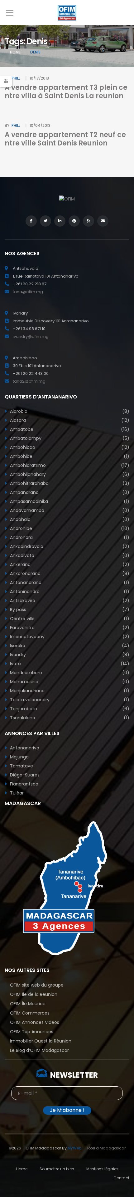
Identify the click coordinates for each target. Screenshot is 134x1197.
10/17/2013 (39, 78)
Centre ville (69, 618)
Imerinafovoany (69, 636)
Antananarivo (24, 748)
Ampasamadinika (69, 501)
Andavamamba (69, 510)
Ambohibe (69, 456)
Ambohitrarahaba (69, 483)
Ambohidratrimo (69, 465)
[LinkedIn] (59, 221)
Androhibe (69, 528)
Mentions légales (102, 1169)
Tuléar (16, 793)
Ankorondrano (69, 573)
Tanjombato (69, 709)
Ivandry (69, 654)
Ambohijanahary (69, 474)
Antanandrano (69, 582)
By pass (69, 609)
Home (15, 52)
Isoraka (69, 645)
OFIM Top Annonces (31, 1032)
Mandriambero (69, 673)
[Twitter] (45, 221)
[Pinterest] (74, 221)
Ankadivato (69, 555)
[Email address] (102, 221)
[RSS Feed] (88, 221)
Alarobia (69, 411)
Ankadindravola (69, 546)
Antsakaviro (69, 600)
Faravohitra (69, 627)
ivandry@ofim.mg (31, 336)
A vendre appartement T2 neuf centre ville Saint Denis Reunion (65, 139)
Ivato (69, 664)
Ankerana (69, 564)
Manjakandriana (69, 691)
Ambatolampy (69, 438)
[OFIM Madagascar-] (67, 12)
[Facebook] (31, 221)
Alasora (69, 420)
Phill (16, 78)
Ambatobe (69, 429)
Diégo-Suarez (24, 775)
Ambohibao (69, 447)
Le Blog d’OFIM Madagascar (39, 1050)
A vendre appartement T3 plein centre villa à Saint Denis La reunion (66, 91)
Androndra (69, 537)
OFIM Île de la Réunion (33, 994)
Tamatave (21, 766)
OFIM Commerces (30, 1013)
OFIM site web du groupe (37, 985)
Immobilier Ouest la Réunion (40, 1041)
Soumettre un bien (57, 1169)
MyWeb (74, 1148)
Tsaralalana (69, 718)
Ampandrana (69, 492)
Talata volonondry (69, 700)
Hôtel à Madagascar (106, 1148)
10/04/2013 (40, 125)
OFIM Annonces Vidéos (34, 1022)
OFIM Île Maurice (27, 1004)
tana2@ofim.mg (29, 381)
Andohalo (69, 519)
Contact (121, 1178)
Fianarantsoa (23, 784)
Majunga (19, 757)
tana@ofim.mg (28, 292)
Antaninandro (69, 591)
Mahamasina (69, 682)
